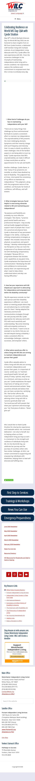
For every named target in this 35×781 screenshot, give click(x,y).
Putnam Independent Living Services (17, 593)
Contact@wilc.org (8, 692)
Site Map (5, 738)
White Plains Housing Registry (15, 590)
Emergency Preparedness (17, 518)
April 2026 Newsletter (10, 535)
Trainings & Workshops (17, 501)
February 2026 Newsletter (12, 544)
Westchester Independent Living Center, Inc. (17, 7)
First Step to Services (17, 492)
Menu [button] (19, 19)
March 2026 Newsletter (11, 540)
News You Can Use (17, 509)
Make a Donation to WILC (14, 621)
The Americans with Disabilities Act (17, 608)
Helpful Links (10, 618)
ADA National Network (13, 600)
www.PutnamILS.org (9, 729)
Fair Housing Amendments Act (15, 615)
